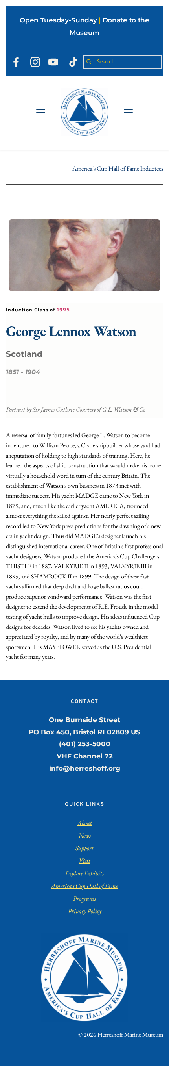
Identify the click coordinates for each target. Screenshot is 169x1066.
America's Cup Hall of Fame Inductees (117, 168)
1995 (63, 310)
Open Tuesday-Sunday (58, 20)
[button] (40, 112)
